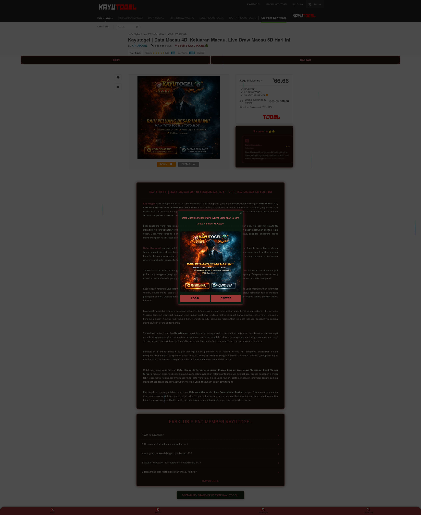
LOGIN (195, 298)
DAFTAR (226, 298)
